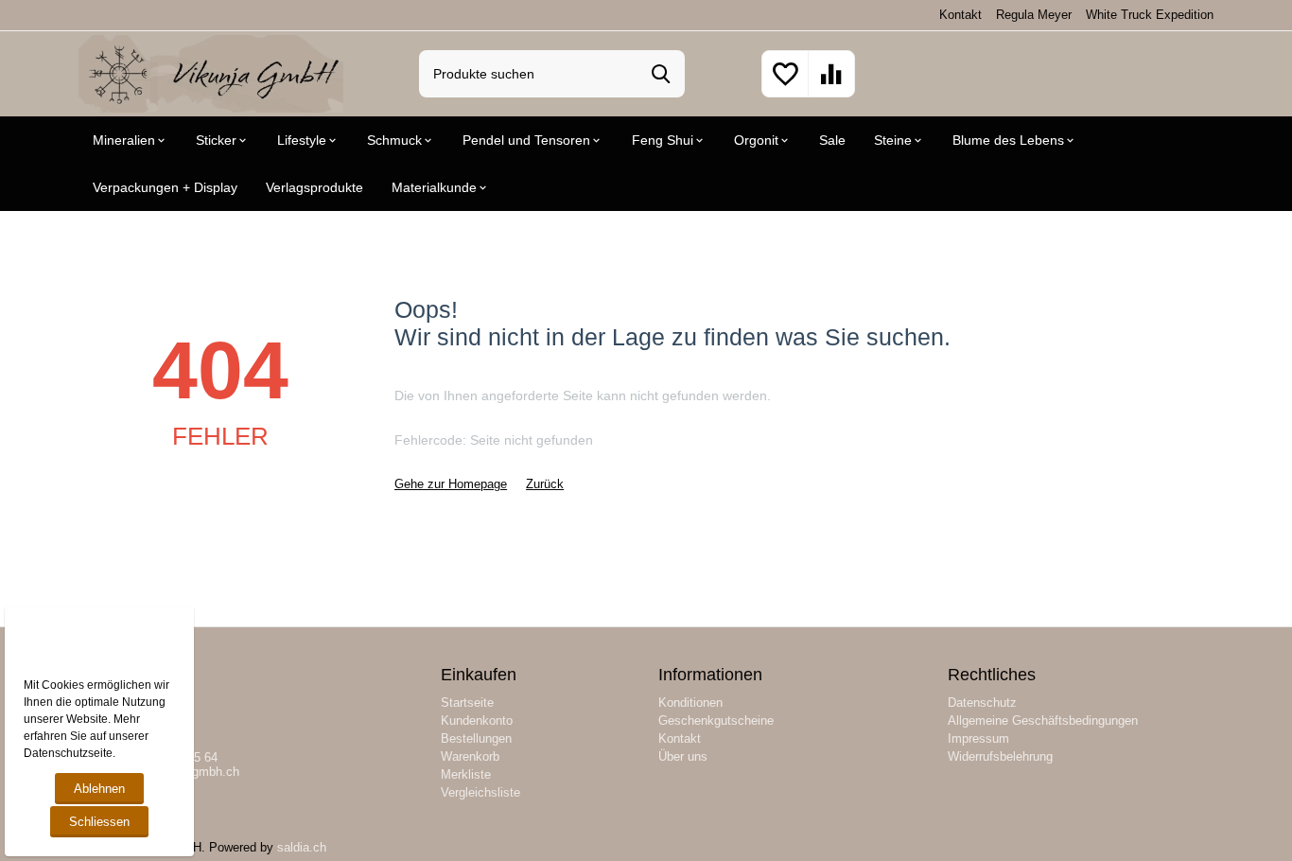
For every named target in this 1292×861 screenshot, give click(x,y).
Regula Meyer (1034, 15)
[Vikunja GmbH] (211, 72)
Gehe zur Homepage (450, 484)
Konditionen (690, 702)
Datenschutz (982, 702)
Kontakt (960, 15)
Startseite (467, 702)
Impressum (978, 738)
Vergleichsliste (480, 792)
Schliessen (99, 822)
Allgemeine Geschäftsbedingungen (1043, 720)
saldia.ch (301, 847)
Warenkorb (470, 756)
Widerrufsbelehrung (1000, 756)
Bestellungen (476, 738)
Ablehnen (99, 789)
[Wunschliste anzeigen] (785, 85)
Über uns (682, 756)
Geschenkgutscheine (716, 720)
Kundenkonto (477, 720)
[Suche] (661, 74)
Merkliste (466, 774)
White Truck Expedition (1149, 15)
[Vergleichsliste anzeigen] (831, 85)
